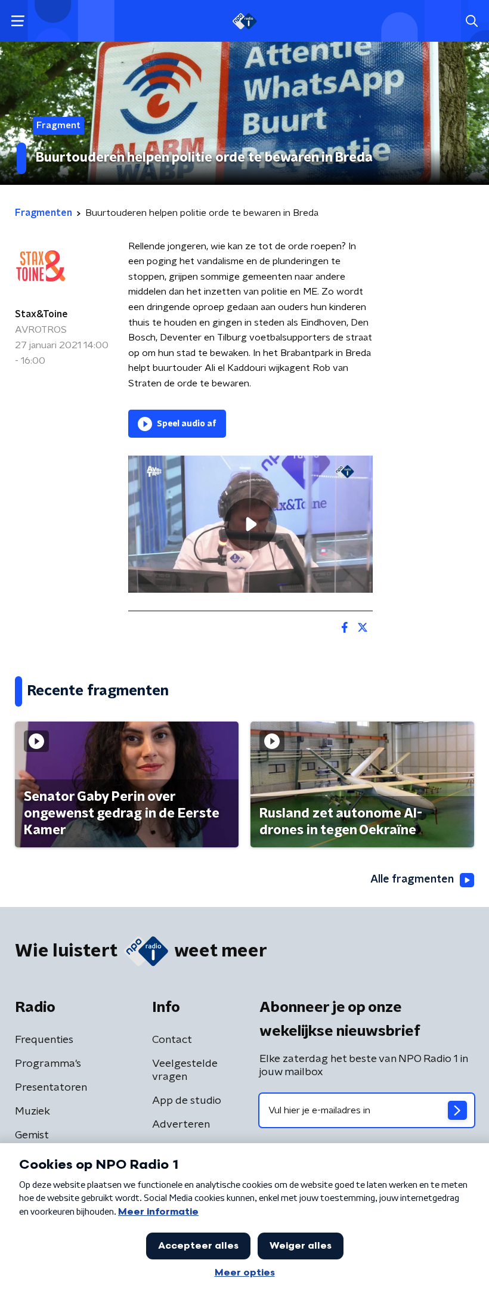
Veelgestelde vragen (185, 1070)
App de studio (186, 1100)
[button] (17, 21)
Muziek (32, 1111)
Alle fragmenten (412, 879)
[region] (250, 524)
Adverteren (181, 1124)
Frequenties (44, 1040)
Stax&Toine (41, 314)
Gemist (32, 1135)
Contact (172, 1040)
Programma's (48, 1063)
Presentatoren (51, 1087)
